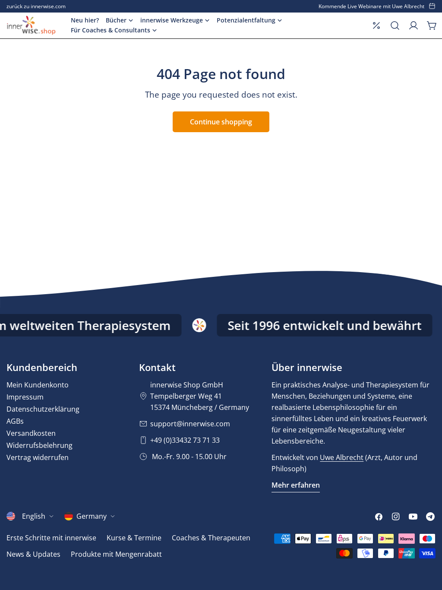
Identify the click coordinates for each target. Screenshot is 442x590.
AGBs (15, 421)
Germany (91, 516)
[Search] (395, 25)
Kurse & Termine (134, 537)
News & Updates (33, 554)
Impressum (25, 397)
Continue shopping (221, 122)
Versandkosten (31, 433)
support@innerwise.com (190, 423)
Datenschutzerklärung (42, 409)
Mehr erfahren (296, 485)
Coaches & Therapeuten (211, 537)
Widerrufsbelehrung (39, 445)
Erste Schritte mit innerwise (51, 537)
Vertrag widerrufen (37, 457)
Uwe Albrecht (341, 457)
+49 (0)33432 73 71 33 (185, 440)
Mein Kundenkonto (37, 385)
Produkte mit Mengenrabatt (116, 554)
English (33, 516)
